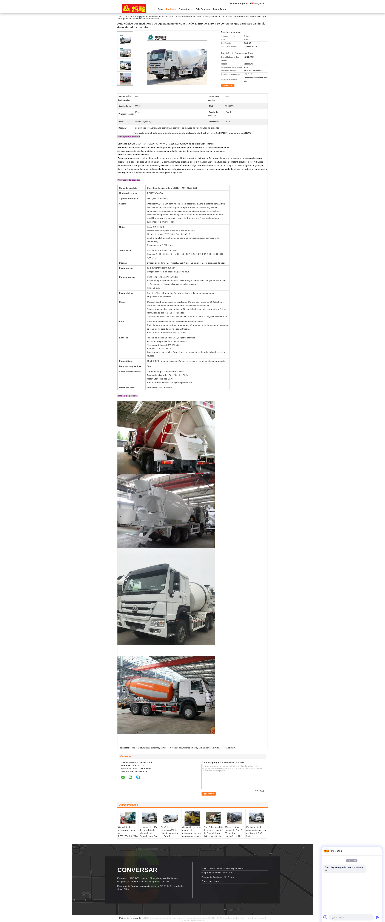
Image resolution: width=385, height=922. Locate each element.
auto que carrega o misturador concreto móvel (217, 748)
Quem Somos (185, 9)
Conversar (228, 85)
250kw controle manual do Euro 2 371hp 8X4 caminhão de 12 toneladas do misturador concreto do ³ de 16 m (234, 836)
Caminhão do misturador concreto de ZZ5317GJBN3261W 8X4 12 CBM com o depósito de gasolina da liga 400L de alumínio (128, 837)
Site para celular (211, 881)
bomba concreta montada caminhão (144, 748)
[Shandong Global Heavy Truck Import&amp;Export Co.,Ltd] (133, 8)
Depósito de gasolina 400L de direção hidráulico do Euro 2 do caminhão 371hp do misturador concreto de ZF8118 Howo (170, 836)
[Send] (377, 917)
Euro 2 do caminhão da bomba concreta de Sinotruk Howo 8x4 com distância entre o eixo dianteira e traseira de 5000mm (213, 836)
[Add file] (325, 917)
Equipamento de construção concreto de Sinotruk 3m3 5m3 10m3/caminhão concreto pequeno (256, 834)
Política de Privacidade (130, 918)
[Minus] (377, 851)
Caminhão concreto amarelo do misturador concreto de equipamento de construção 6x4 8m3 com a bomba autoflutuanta (192, 836)
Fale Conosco (203, 9)
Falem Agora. (219, 9)
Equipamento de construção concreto (155, 16)
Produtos (171, 9)
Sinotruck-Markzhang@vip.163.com (226, 868)
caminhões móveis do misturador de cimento (178, 748)
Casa (160, 9)
